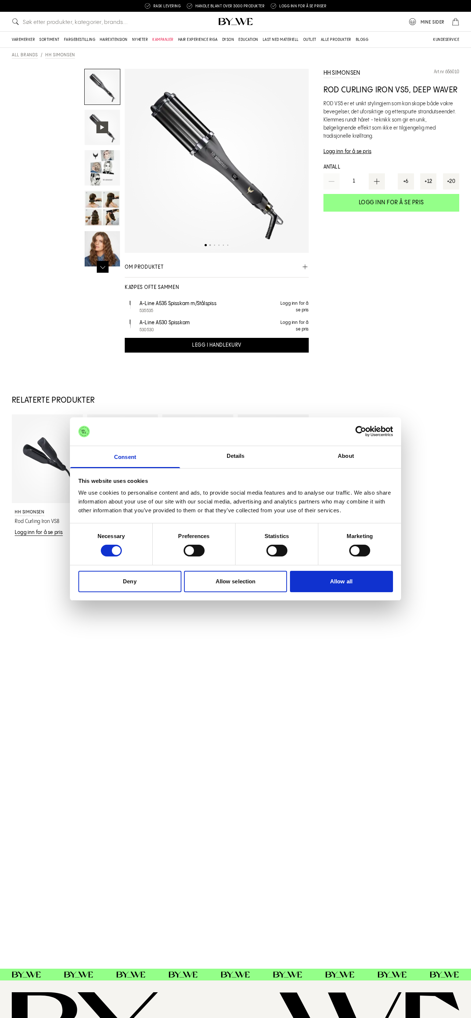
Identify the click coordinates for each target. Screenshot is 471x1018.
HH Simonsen (60, 55)
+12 (428, 181)
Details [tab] (236, 456)
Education (248, 40)
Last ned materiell (281, 40)
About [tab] (346, 456)
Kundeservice (446, 40)
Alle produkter (336, 40)
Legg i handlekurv (216, 345)
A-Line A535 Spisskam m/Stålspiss (177, 303)
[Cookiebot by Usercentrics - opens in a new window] (361, 431)
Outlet (309, 40)
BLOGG (362, 40)
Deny (129, 581)
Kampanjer (163, 40)
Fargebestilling (80, 40)
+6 (405, 181)
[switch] (194, 550)
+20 (451, 181)
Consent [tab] (125, 457)
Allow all (341, 581)
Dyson (228, 40)
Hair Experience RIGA (198, 40)
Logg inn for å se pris (391, 202)
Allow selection (236, 581)
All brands (25, 55)
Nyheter (140, 40)
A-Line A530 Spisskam (164, 322)
